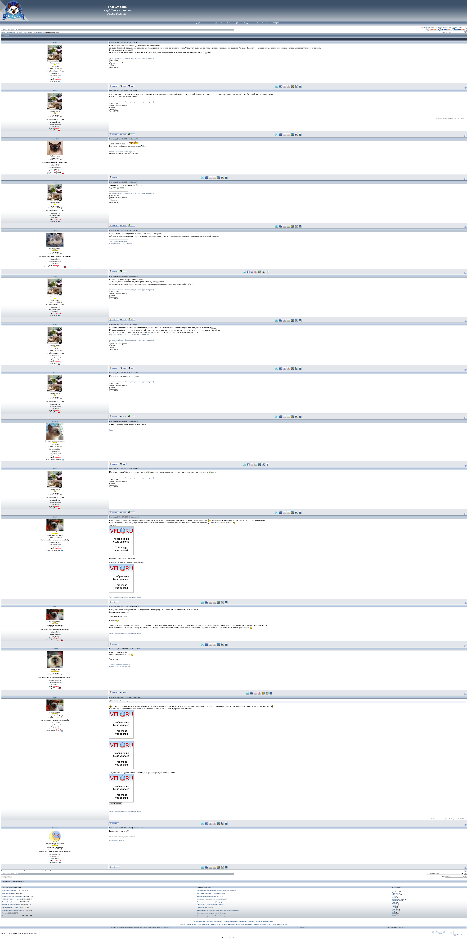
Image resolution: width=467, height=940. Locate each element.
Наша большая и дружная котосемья (120, 666)
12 (138, 606)
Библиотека (240, 924)
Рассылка (248, 924)
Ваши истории (268, 921)
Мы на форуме (28, 32)
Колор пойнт (218, 921)
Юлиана (55, 421)
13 (139, 649)
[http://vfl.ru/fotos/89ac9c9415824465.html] (121, 592)
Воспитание (243, 921)
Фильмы (263, 924)
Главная (182, 924)
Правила (454, 27)
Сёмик (111, 430)
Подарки (256, 924)
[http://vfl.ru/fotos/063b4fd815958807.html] (121, 738)
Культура (221, 893)
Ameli (55, 42)
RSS (465, 27)
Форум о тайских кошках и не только (11, 32)
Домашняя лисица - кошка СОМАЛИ (120, 243)
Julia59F (55, 649)
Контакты (280, 924)
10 (138, 468)
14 (142, 697)
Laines (55, 230)
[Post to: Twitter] (277, 86)
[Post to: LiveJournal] (296, 86)
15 (142, 828)
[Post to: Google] (285, 86)
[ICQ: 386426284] (123, 464)
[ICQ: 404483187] (123, 271)
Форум (188, 924)
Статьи (194, 924)
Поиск (460, 27)
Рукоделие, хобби (39, 32)
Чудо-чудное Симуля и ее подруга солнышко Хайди (125, 597)
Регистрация (426, 27)
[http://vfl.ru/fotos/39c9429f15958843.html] (121, 769)
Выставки (231, 924)
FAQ (449, 27)
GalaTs (55, 517)
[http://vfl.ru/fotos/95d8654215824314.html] (121, 554)
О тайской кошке (200, 921)
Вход (432, 27)
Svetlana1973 (55, 139)
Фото (199, 924)
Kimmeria (55, 828)
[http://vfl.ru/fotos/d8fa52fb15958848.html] (121, 802)
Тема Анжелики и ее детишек (118, 241)
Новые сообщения (441, 27)
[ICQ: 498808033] (131, 86)
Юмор (274, 924)
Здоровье (233, 890)
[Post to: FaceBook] (281, 86)
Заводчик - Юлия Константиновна (119, 665)
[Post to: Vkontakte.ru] (300, 86)
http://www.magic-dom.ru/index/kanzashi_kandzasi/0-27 (131, 334)
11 (138, 517)
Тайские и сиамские (231, 921)
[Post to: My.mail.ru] (292, 86)
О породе (223, 913)
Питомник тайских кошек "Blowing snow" (122, 152)
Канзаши (47, 32)
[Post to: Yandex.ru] (288, 86)
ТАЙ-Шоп (224, 924)
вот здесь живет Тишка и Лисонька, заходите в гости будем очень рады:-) (131, 58)
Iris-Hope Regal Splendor (116, 840)
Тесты (269, 924)
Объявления (215, 924)
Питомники (206, 924)
